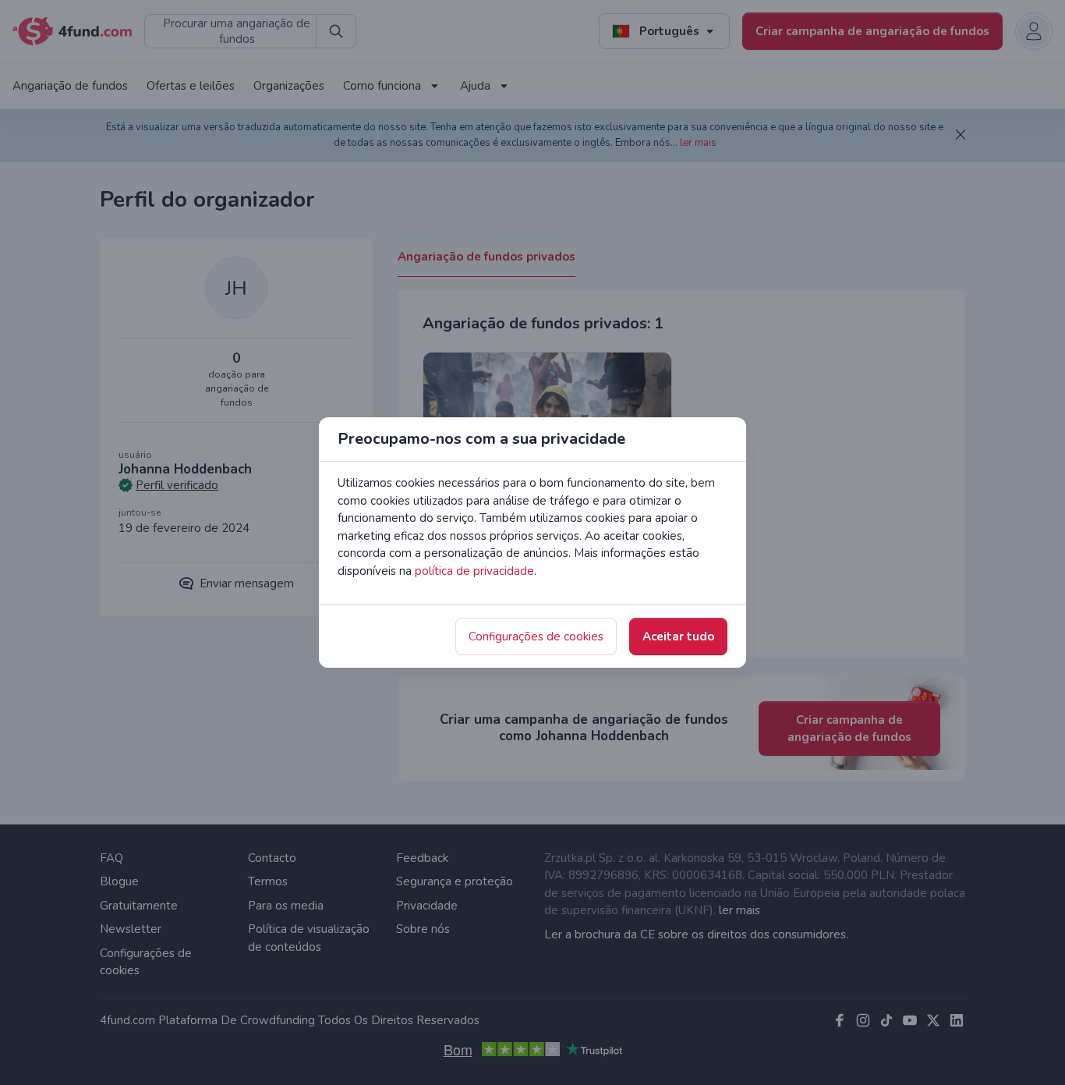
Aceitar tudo (678, 636)
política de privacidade (474, 571)
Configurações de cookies (536, 636)
